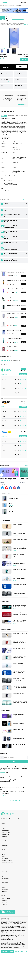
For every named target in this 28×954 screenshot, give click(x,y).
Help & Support (4, 882)
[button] (7, 951)
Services (3, 823)
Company (3, 849)
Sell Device (3, 867)
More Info (3, 895)
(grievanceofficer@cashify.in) (7, 932)
